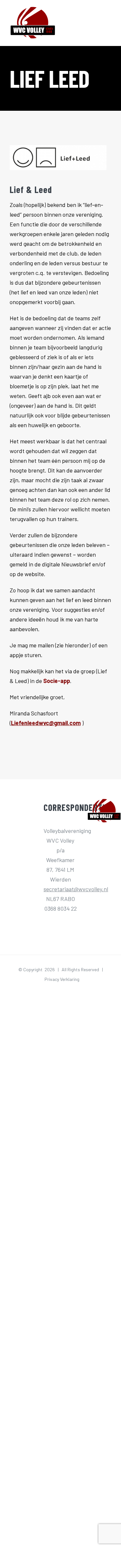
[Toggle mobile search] (97, 23)
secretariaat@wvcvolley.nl (76, 889)
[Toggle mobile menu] (108, 23)
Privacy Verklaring (62, 979)
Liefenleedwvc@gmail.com (46, 722)
